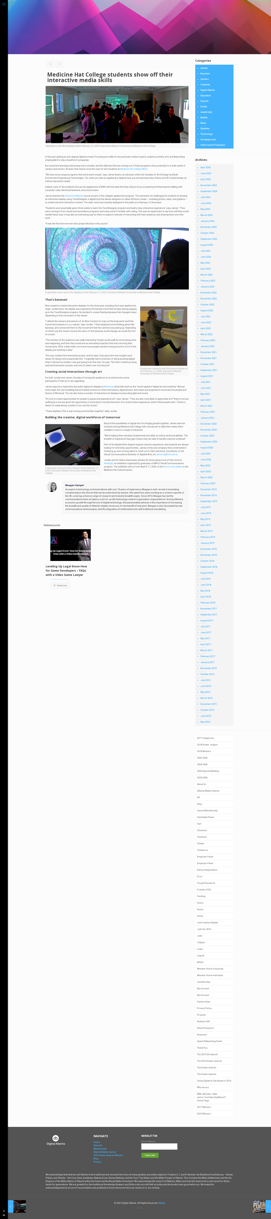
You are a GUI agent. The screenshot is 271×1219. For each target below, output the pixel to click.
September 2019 (208, 501)
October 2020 (207, 435)
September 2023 (208, 239)
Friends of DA (204, 889)
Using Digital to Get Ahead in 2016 (214, 1081)
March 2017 (206, 650)
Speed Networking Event (209, 1041)
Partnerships (203, 1001)
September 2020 (208, 441)
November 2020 (208, 430)
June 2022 (205, 322)
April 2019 (205, 525)
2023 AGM (202, 758)
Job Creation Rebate (207, 922)
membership (203, 982)
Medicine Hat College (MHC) (134, 169)
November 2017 (208, 608)
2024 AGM (202, 764)
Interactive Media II (74, 196)
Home (200, 903)
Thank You (202, 1048)
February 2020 (207, 483)
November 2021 (208, 358)
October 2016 (207, 674)
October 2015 (207, 710)
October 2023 (207, 233)
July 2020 (205, 453)
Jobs (199, 936)
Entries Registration (207, 870)
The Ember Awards (206, 1067)
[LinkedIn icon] (4, 1215)
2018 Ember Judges (207, 744)
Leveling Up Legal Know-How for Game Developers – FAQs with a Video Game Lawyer (66, 570)
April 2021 (205, 400)
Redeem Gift (203, 1021)
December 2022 (208, 292)
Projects (201, 1015)
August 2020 (206, 447)
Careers (204, 79)
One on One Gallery (173, 466)
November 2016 (208, 668)
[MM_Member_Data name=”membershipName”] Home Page (211, 1097)
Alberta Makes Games (208, 791)
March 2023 (206, 274)
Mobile (203, 117)
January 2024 (207, 221)
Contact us (202, 850)
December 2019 (208, 489)
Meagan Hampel (74, 485)
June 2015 (205, 716)
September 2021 (208, 370)
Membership (99, 1148)
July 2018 (205, 579)
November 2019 (208, 495)
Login (200, 949)
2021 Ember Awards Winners (108, 1155)
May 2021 (205, 394)
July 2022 (205, 316)
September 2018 (208, 567)
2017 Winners (204, 1107)
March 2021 (206, 406)
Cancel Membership (207, 810)
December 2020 (208, 424)
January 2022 (207, 346)
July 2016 (205, 680)
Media (200, 962)
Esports (204, 101)
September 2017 (208, 614)
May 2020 (205, 465)
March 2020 (206, 477)
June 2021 (205, 388)
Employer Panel (205, 856)
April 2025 (205, 179)
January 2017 (207, 662)
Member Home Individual (210, 975)
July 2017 (205, 626)
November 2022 (208, 298)
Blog (199, 804)
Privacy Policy (204, 1008)
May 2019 (205, 519)
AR (198, 797)
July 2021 (205, 382)
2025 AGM (202, 777)
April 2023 (205, 269)
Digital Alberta (207, 90)
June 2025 (205, 173)
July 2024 (205, 197)
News (203, 123)
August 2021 (206, 376)
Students (205, 128)
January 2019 (207, 543)
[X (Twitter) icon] (4, 1211)
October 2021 (207, 364)
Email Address (148, 1141)
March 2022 (206, 334)
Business (205, 73)
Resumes (202, 1034)
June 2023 (205, 257)
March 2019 (206, 531)
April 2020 (205, 471)
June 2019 (205, 513)
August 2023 (206, 245)
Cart (199, 823)
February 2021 (207, 412)
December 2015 (208, 704)
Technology (206, 134)
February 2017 (207, 656)
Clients (200, 843)
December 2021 (208, 352)
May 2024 (205, 209)
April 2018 (205, 596)
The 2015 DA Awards (207, 1054)
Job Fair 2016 (204, 929)
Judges (201, 942)
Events (203, 106)
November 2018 (208, 555)
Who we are (203, 1087)
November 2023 (208, 227)
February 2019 (207, 537)
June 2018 (205, 585)
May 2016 (205, 692)
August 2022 (206, 310)
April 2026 (205, 167)
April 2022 (205, 328)
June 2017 (205, 632)
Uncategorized (208, 139)
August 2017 (206, 620)
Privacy (97, 1162)
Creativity (205, 84)
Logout (200, 955)
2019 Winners (204, 1113)
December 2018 (208, 549)
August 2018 (206, 573)
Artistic (204, 68)
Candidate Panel (205, 817)
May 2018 (205, 590)
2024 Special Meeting (208, 771)
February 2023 (207, 280)
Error (199, 876)
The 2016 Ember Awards (209, 1061)
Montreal (108, 386)
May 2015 (205, 722)
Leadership (206, 112)
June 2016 (205, 686)
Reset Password (205, 1028)
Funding (201, 896)
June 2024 (205, 203)
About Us (201, 784)
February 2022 (207, 340)
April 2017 (205, 644)
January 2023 (207, 286)
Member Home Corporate (210, 968)
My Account (203, 988)
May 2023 (205, 263)
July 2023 (205, 251)
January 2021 (207, 418)
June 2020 (205, 459)
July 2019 (205, 507)
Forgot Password (206, 883)
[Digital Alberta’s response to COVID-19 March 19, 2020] (262, 1206)
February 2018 (207, 602)
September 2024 (208, 191)
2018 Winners (204, 751)
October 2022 (207, 304)
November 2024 (208, 185)
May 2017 (205, 638)
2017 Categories (205, 738)
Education (205, 95)
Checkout (202, 830)
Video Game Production (212, 145)
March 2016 (206, 698)
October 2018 (207, 561)
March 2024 (206, 215)
